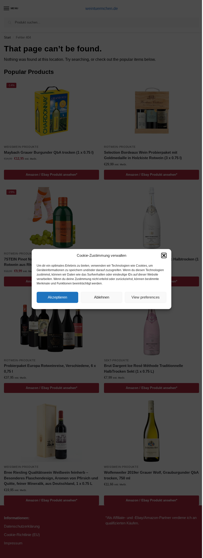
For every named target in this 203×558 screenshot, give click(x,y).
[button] (163, 255)
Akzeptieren (57, 297)
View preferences (145, 297)
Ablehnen (101, 297)
